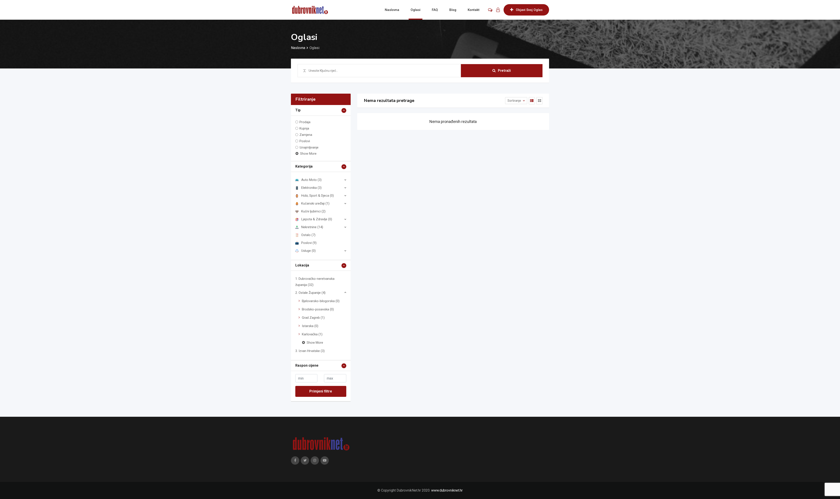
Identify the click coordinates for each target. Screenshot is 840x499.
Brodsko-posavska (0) (318, 309)
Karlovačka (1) (312, 334)
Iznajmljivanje (308, 147)
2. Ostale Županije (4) (310, 293)
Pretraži (504, 70)
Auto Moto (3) (311, 180)
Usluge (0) (308, 251)
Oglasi (415, 10)
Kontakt (474, 10)
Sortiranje (515, 100)
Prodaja (304, 122)
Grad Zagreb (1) (313, 318)
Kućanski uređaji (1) (315, 203)
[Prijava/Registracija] (498, 10)
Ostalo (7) (308, 235)
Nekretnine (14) (312, 227)
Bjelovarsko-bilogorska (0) (321, 301)
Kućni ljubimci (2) (313, 211)
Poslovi (304, 141)
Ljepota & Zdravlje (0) (316, 219)
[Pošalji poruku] (490, 10)
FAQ (435, 10)
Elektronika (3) (311, 188)
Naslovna (392, 10)
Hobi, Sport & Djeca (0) (317, 196)
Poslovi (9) (309, 243)
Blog (452, 10)
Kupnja (304, 128)
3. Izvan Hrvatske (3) (310, 351)
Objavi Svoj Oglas (529, 10)
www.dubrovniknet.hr (447, 490)
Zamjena (305, 135)
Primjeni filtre (320, 391)
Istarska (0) (310, 326)
